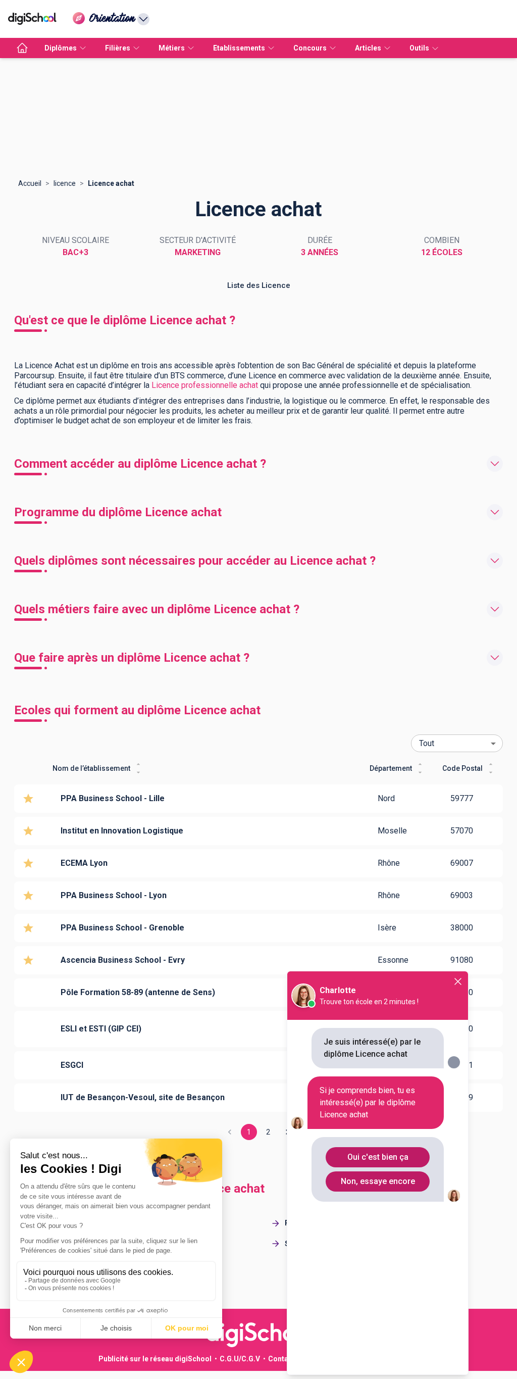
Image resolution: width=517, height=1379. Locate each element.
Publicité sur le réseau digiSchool (155, 1359)
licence (65, 183)
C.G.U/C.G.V (240, 1359)
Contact (281, 1359)
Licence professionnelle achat (204, 385)
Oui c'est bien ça (377, 1157)
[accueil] (22, 48)
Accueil (29, 183)
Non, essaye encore (378, 1181)
